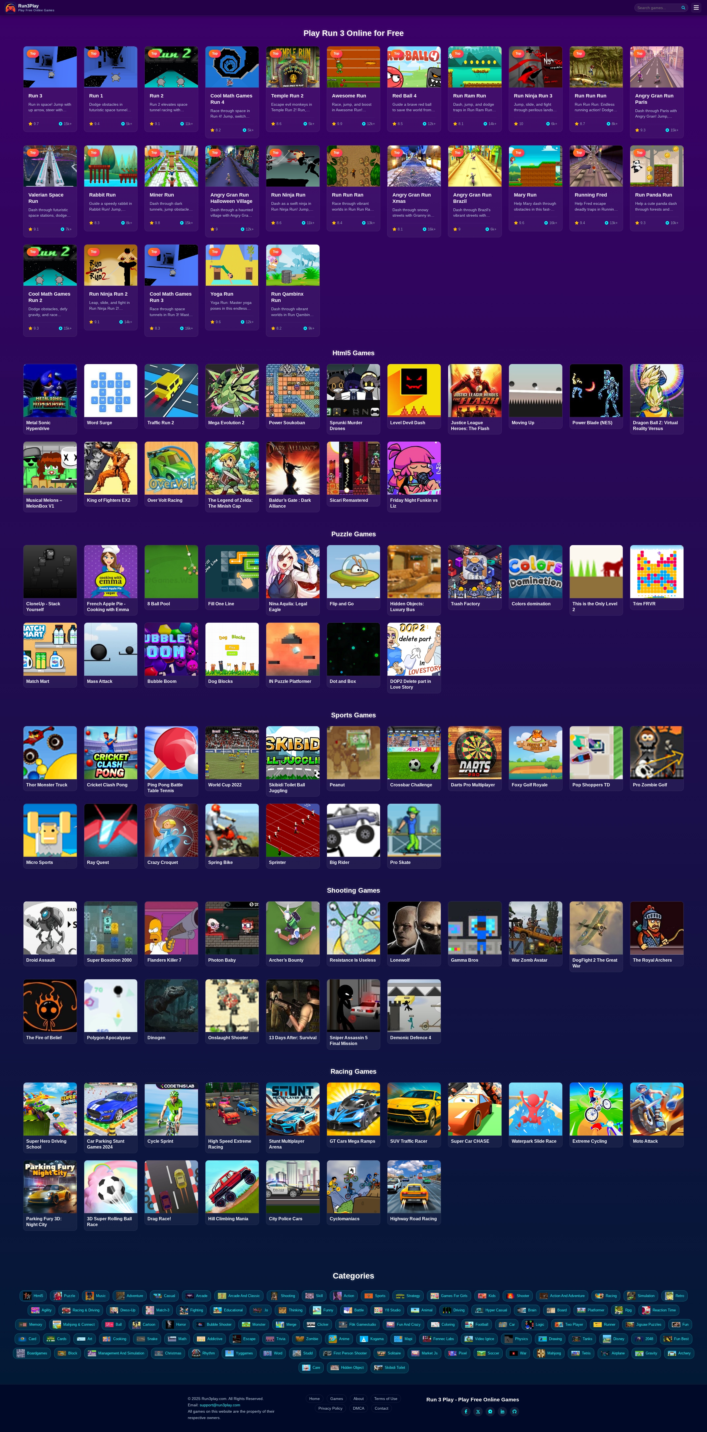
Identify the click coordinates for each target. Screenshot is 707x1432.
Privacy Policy (330, 1408)
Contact (381, 1408)
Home (314, 1398)
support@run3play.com (220, 1405)
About (359, 1398)
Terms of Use (385, 1398)
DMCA (358, 1408)
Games (336, 1398)
